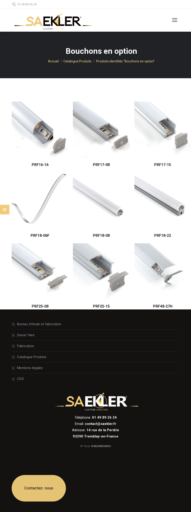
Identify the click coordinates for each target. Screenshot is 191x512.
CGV (20, 379)
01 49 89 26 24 (27, 4)
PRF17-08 (101, 165)
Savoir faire (25, 335)
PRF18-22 (162, 235)
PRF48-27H (162, 306)
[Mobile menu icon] (174, 20)
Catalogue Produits (31, 357)
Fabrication (25, 346)
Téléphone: (96, 417)
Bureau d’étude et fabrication (39, 324)
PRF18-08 (101, 235)
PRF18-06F (40, 235)
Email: (95, 424)
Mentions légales (30, 368)
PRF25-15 (101, 306)
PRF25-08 (40, 306)
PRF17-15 (162, 165)
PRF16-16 (40, 165)
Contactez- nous (38, 488)
